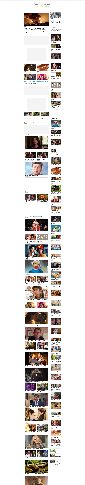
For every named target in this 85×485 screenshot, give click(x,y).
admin (28, 33)
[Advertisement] (36, 40)
